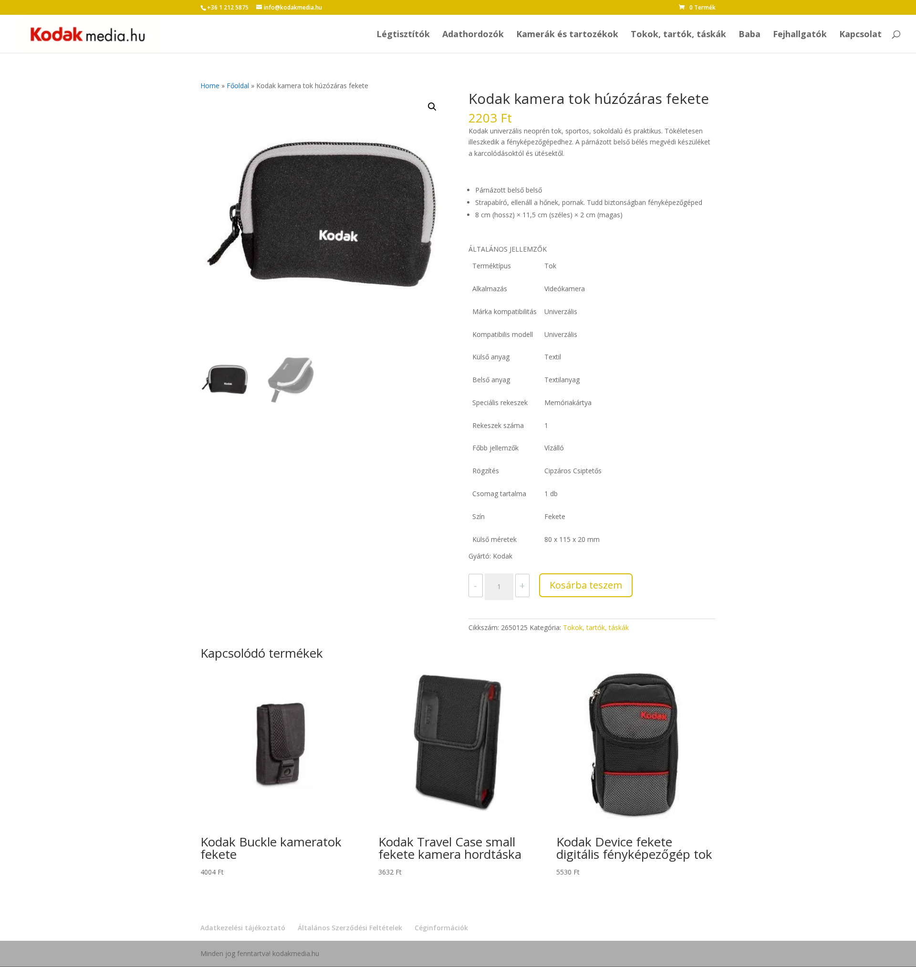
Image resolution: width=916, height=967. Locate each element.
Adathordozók (473, 35)
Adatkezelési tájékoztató (242, 927)
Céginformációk (441, 927)
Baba (749, 35)
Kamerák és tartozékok (567, 35)
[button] (432, 106)
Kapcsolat (860, 35)
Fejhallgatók (800, 35)
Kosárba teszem (586, 585)
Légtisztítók (403, 35)
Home (209, 85)
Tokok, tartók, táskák (678, 35)
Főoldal (238, 85)
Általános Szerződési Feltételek (350, 927)
